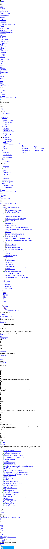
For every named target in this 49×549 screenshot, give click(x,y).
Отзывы (1, 523)
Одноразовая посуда (7, 222)
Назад (5, 205)
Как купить (4, 293)
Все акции (1, 359)
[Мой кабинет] (0, 199)
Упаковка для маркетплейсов (4, 352)
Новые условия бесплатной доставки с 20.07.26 (6, 316)
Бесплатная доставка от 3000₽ (4, 362)
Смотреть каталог (2, 317)
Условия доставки (2, 529)
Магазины (1, 525)
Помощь (1, 531)
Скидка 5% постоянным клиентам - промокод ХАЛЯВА (7, 363)
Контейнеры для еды (3, 351)
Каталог (4, 206)
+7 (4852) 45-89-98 (2, 84)
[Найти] (1, 3)
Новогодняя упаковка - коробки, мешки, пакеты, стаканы (12, 273)
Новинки (1, 318)
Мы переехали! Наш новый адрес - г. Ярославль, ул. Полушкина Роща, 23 (10, 517)
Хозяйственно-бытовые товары (9, 262)
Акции (1, 518)
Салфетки (6, 258)
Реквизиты (1, 522)
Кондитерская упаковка (8, 232)
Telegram (3, 541)
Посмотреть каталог (3, 322)
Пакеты (6, 243)
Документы (1, 526)
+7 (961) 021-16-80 (8, 97)
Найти (1, 545)
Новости (1, 524)
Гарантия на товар (2, 530)
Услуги (1, 519)
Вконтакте (3, 94)
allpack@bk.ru (2, 92)
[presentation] (0, 422)
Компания (4, 297)
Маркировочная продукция (8, 237)
